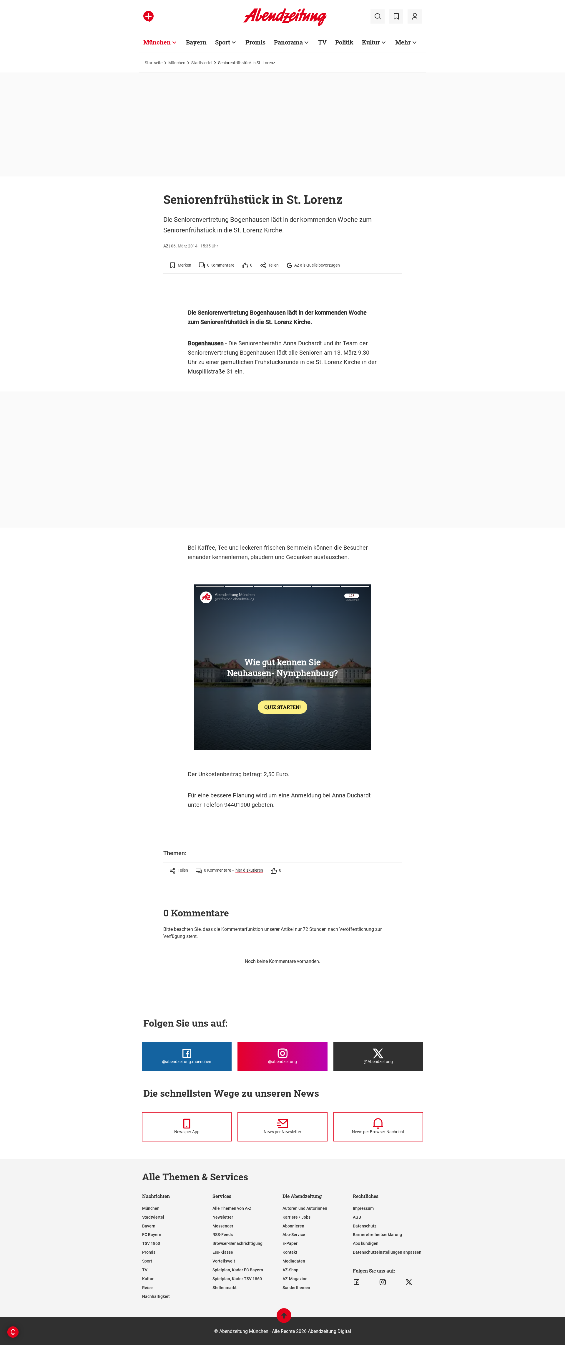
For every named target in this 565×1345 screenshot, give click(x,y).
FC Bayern (151, 1234)
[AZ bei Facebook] (356, 1282)
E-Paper (290, 1243)
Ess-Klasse (222, 1252)
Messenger (222, 1226)
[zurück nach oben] (284, 1318)
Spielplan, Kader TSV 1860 (237, 1278)
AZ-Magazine (295, 1278)
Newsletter (222, 1217)
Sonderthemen (296, 1287)
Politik (344, 42)
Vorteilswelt (223, 1261)
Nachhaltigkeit (156, 1296)
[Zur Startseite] (285, 24)
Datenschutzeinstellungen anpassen (387, 1252)
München (157, 42)
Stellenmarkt (224, 1287)
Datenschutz (364, 1226)
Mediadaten (293, 1261)
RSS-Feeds (222, 1234)
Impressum (363, 1208)
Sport (222, 42)
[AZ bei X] (409, 1282)
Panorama (288, 42)
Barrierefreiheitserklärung (377, 1234)
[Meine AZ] (415, 16)
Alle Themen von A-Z (231, 1208)
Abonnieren (293, 1226)
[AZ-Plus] (148, 16)
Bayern (196, 42)
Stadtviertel (201, 62)
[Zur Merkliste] (396, 16)
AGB (357, 1217)
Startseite (153, 62)
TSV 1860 (151, 1243)
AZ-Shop (290, 1270)
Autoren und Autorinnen (304, 1208)
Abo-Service (293, 1234)
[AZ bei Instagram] (382, 1282)
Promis (255, 42)
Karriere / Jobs (296, 1217)
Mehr (403, 42)
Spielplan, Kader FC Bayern (237, 1270)
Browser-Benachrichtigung (237, 1243)
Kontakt (289, 1252)
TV (322, 42)
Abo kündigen (365, 1243)
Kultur (371, 42)
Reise (147, 1287)
